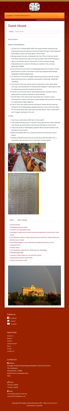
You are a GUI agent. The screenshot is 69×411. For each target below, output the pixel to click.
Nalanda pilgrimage (16, 252)
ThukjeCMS (38, 405)
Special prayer (15, 225)
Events (9, 348)
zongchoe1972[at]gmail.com (16, 396)
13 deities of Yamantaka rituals (20, 230)
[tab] (11, 220)
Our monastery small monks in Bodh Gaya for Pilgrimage (28, 250)
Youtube (13, 324)
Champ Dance (15, 247)
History (9, 341)
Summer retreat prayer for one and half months (25, 255)
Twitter (12, 321)
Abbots (9, 338)
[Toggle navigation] (60, 15)
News (9, 346)
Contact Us (10, 351)
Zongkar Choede (18, 15)
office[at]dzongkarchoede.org (17, 394)
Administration (12, 343)
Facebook (13, 318)
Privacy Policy (51, 403)
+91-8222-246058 (12, 385)
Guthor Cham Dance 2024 (18, 260)
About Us (10, 336)
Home (11, 31)
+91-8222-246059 (12, 387)
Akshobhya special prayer (18, 227)
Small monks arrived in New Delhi (21, 258)
